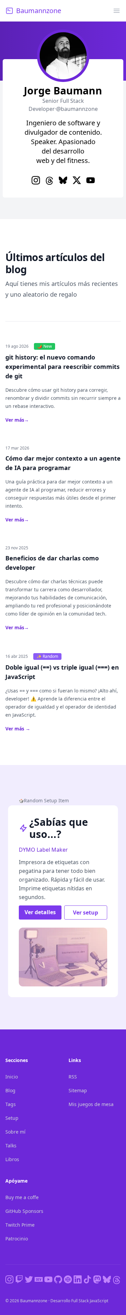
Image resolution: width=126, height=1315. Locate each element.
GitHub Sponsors (24, 1211)
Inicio (11, 1076)
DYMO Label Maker (43, 849)
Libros (12, 1159)
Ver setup (85, 912)
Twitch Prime (20, 1225)
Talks (10, 1145)
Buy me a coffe (22, 1197)
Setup (11, 1118)
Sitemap (78, 1090)
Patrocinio (16, 1238)
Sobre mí (15, 1132)
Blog (10, 1090)
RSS (73, 1076)
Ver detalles (40, 912)
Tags (10, 1104)
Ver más (17, 420)
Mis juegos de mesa (91, 1104)
